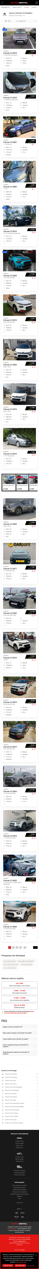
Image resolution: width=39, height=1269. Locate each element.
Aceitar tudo (8, 1265)
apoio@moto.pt (22, 1241)
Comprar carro (19, 1141)
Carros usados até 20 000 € (11, 964)
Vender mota (19, 1161)
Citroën (34, 7)
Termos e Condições (19, 1250)
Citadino (26, 7)
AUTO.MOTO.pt (5, 7)
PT (19, 1209)
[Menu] (2, 2)
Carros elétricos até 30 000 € (26, 961)
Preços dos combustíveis (19, 1192)
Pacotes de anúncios (19, 1187)
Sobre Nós (19, 1202)
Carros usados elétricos (10, 968)
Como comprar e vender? (19, 1185)
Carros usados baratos (10, 961)
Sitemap (19, 1196)
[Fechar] (36, 1254)
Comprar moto (19, 1157)
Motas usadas (20, 1159)
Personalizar (30, 1265)
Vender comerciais (19, 1175)
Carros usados (17, 7)
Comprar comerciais (19, 1170)
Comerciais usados (19, 1172)
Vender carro (19, 1145)
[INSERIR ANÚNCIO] (37, 2)
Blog (19, 1198)
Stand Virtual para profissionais (19, 1194)
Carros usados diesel (26, 964)
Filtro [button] (9, 21)
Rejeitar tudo (20, 1265)
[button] (35, 947)
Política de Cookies (21, 1262)
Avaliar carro (19, 1147)
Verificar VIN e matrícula (19, 1189)
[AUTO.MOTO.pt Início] (19, 2)
